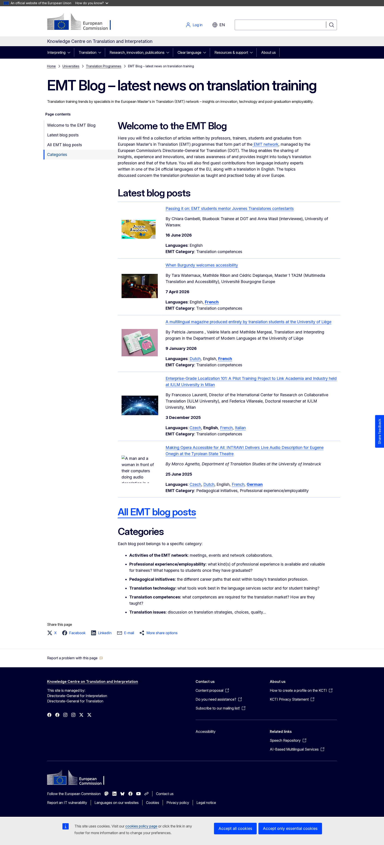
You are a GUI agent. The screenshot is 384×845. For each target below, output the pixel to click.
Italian (240, 427)
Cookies (152, 802)
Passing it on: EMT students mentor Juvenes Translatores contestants (230, 208)
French (226, 427)
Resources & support (231, 52)
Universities (70, 66)
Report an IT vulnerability (67, 802)
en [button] (222, 24)
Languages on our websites (116, 802)
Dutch (195, 358)
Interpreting (56, 52)
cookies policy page (141, 826)
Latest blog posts (63, 135)
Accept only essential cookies (290, 828)
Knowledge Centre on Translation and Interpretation (92, 681)
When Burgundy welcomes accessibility (202, 265)
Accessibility (206, 731)
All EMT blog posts (64, 144)
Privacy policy (177, 802)
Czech (195, 427)
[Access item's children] (70, 52)
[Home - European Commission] (83, 22)
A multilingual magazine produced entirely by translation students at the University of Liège (248, 321)
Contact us (165, 793)
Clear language (189, 52)
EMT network (265, 144)
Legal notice (206, 802)
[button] (53, 633)
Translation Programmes (103, 66)
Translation (87, 52)
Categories (57, 154)
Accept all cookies (235, 828)
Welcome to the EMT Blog (71, 125)
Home (51, 66)
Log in (197, 25)
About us (268, 52)
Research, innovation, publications (137, 52)
